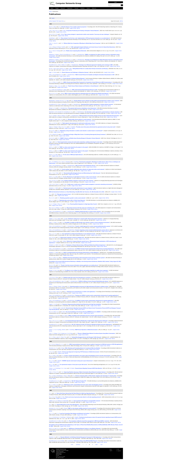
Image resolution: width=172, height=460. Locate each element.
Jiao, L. (50, 123)
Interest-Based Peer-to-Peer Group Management (68, 404)
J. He (55, 393)
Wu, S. (50, 257)
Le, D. (50, 351)
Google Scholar (73, 28)
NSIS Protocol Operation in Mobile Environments (86, 329)
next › (96, 444)
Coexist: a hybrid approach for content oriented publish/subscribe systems (92, 226)
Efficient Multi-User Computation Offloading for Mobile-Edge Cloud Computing (82, 43)
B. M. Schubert (58, 112)
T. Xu (53, 173)
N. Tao (57, 68)
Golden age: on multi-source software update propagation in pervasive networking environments (90, 184)
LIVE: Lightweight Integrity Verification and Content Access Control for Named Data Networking (93, 47)
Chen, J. (50, 74)
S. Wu (58, 119)
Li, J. (50, 89)
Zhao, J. (50, 286)
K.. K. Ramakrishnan (79, 54)
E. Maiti (62, 64)
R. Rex (62, 421)
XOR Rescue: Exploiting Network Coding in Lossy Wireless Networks (85, 428)
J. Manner (63, 329)
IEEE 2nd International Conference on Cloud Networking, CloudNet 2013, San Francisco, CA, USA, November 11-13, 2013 (76, 191)
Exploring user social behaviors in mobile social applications (81, 291)
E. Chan (56, 184)
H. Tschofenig (75, 161)
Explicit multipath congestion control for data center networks (78, 180)
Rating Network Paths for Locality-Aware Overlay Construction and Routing (90, 68)
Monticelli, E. (52, 112)
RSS (118, 449)
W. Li (54, 34)
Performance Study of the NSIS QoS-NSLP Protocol (85, 440)
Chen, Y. (51, 333)
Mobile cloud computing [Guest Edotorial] (76, 50)
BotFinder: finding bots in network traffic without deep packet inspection (85, 218)
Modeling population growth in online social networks (72, 197)
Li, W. (50, 30)
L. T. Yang (67, 204)
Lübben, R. (51, 400)
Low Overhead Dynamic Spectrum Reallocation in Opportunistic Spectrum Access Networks (86, 320)
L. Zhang (62, 34)
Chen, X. (51, 43)
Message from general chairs (64, 194)
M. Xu (57, 134)
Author (50, 21)
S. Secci (53, 50)
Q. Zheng (58, 47)
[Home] (52, 3)
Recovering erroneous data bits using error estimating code (80, 207)
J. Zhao (57, 355)
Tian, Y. (50, 320)
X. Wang (64, 89)
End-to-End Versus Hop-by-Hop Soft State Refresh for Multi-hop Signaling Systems (76, 393)
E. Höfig (68, 375)
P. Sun (54, 372)
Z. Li (56, 320)
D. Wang (58, 400)
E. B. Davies (71, 368)
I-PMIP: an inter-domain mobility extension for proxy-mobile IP (82, 408)
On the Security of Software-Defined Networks (74, 78)
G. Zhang (62, 348)
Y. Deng (63, 286)
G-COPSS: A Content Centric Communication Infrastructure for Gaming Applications (94, 248)
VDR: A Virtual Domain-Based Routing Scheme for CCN (84, 89)
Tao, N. (50, 26)
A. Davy (53, 375)
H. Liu (65, 127)
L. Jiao (54, 43)
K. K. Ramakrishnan (75, 104)
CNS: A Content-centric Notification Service (85, 165)
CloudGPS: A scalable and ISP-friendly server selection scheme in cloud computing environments (87, 222)
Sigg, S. (50, 72)
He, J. (50, 397)
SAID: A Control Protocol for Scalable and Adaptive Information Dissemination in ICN (94, 74)
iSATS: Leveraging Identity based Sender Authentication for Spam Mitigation (81, 252)
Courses (76, 8)
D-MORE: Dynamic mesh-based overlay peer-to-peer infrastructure (77, 360)
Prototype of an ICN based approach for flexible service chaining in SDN (95, 64)
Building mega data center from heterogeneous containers (77, 277)
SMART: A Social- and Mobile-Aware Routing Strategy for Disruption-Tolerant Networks (80, 138)
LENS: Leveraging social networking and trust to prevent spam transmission (85, 315)
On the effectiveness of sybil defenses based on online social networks (79, 176)
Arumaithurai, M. (53, 64)
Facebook (119, 450)
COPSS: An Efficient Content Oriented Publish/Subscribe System (93, 281)
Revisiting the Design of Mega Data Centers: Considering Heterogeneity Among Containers (84, 134)
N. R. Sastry (64, 315)
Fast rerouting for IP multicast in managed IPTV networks (87, 400)
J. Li (53, 123)
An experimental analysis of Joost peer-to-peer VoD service (73, 364)
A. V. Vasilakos (72, 127)
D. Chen (64, 30)
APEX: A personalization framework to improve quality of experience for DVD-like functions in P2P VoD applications (95, 344)
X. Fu (59, 26)
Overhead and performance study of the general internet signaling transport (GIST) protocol (100, 417)
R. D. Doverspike (64, 400)
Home (50, 11)
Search (52, 18)
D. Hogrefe (59, 351)
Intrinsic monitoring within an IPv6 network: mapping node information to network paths (95, 375)
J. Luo (61, 86)
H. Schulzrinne (55, 417)
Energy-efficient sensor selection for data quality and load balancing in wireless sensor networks (96, 100)
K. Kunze (55, 72)
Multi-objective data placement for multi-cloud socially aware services (79, 123)
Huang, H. (51, 86)
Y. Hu (53, 30)
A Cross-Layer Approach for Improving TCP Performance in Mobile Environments (80, 351)
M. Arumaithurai (66, 54)
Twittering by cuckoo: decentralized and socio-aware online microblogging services (83, 384)
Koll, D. (50, 147)
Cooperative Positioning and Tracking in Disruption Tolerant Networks (82, 30)
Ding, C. (50, 169)
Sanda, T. (51, 329)
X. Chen (54, 26)
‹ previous (78, 444)
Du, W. (50, 68)
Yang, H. (51, 127)
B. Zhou (54, 311)
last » (102, 444)
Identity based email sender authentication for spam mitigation (78, 188)
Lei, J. (50, 360)
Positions (82, 8)
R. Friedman (55, 161)
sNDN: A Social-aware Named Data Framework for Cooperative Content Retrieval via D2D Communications (87, 82)
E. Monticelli (63, 104)
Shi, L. (50, 375)
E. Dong (62, 180)
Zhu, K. (50, 34)
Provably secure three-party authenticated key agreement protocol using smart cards (95, 126)
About (111, 449)
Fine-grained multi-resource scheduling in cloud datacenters (82, 108)
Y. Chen (54, 169)
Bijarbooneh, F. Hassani (54, 100)
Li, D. (50, 134)
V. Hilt (55, 194)
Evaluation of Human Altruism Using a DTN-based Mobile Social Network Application (86, 245)
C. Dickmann (55, 308)
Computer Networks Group (68, 3)
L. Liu (58, 86)
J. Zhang (61, 428)
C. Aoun (65, 368)
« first (72, 444)
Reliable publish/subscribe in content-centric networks (88, 211)
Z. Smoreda (67, 161)
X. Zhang (54, 47)
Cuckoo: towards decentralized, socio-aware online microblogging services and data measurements (87, 355)
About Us (94, 8)
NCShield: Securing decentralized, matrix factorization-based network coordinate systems (84, 257)
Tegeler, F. (51, 218)
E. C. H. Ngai (66, 100)
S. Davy (64, 375)
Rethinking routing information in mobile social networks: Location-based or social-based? (81, 130)
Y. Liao (53, 68)
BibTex (121, 21)
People (57, 8)
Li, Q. (50, 47)
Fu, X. (50, 50)
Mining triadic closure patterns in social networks (79, 119)
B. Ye (53, 344)
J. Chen (60, 54)
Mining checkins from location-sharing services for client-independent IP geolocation (99, 115)
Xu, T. (50, 337)
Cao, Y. (50, 180)
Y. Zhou (58, 115)
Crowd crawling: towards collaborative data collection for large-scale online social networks (83, 169)
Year (63, 21)
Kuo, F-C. (51, 428)
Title (58, 21)
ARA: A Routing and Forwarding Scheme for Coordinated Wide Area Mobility (82, 348)
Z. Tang (56, 397)
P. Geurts (61, 68)
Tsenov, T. (51, 368)
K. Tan (54, 428)
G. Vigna (58, 218)
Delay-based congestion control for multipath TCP (72, 237)
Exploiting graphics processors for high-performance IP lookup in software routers (89, 286)
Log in (115, 2)
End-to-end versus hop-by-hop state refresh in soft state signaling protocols (83, 397)
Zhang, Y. (51, 108)
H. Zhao (53, 134)
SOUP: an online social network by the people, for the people (74, 147)
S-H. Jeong (58, 329)
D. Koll (56, 78)
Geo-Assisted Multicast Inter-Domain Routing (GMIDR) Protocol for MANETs (83, 311)
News (52, 8)
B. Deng (71, 333)
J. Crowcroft (62, 308)
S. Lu (58, 30)
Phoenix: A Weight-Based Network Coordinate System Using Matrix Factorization (96, 333)
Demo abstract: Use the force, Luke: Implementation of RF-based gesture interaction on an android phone (85, 38)
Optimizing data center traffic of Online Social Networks (72, 200)
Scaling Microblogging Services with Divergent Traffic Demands (86, 337)
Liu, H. (50, 115)
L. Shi (53, 364)
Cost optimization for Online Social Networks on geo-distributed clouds (78, 233)
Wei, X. (50, 207)
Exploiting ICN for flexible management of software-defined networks (97, 104)
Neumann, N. (52, 348)
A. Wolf (56, 245)
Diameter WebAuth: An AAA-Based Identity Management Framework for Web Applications (81, 437)
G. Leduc (70, 68)
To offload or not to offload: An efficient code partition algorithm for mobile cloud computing (86, 270)
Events (88, 8)
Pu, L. (50, 82)
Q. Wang (56, 344)
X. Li (76, 333)
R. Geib (58, 421)
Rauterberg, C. (52, 38)
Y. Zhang (54, 115)
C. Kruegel (65, 218)
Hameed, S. (51, 188)
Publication (69, 8)
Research (63, 8)
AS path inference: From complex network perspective (73, 26)
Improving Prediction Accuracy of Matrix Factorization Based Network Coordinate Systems (85, 372)
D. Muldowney (59, 375)
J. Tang (55, 86)
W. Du (61, 100)
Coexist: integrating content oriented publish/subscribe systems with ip (92, 230)
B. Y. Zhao (61, 337)
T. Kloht (56, 188)
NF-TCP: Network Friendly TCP (79, 380)
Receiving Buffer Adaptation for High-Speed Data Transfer (83, 204)
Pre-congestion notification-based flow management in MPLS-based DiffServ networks (89, 421)
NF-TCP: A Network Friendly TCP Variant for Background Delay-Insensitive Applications (92, 324)
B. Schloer (62, 440)
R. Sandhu (63, 47)
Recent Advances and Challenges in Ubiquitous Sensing (75, 72)
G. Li (55, 400)
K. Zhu (59, 245)
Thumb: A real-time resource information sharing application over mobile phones (79, 265)
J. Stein (56, 154)
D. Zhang (62, 115)
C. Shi (58, 333)
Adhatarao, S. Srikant (53, 54)
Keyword (54, 21)
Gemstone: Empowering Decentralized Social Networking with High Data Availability (82, 304)
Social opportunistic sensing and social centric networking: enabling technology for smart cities (80, 141)
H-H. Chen (62, 397)
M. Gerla (63, 311)
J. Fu (53, 413)
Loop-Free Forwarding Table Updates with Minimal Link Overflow (74, 413)
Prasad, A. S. (52, 78)
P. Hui (54, 291)
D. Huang (58, 50)
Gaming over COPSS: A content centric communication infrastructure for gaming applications (96, 295)
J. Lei (56, 408)
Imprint (111, 450)
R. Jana (63, 50)
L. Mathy (64, 241)
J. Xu (57, 82)
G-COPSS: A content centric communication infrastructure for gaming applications (94, 300)
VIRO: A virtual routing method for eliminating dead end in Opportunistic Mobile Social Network (86, 93)
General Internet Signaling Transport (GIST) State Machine (88, 368)
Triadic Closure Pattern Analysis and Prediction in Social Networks (83, 86)
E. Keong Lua (63, 333)
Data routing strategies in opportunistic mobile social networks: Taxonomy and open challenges (87, 34)
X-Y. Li (58, 428)
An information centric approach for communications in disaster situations (102, 111)
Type (60, 21)
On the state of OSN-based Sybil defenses (73, 154)
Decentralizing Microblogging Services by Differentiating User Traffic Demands (82, 173)
